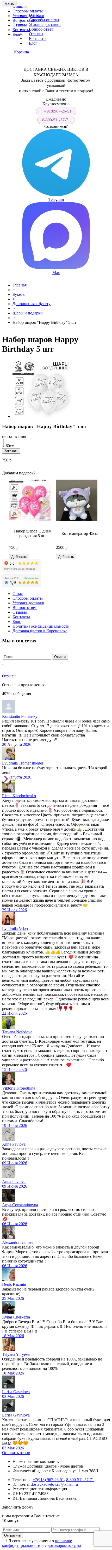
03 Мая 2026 (13, 1396)
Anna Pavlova (14, 1144)
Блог (17, 34)
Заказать (11, 451)
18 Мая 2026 (13, 1336)
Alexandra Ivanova (18, 1242)
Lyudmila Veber (15, 928)
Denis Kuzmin (14, 1284)
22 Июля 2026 (14, 1013)
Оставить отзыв (16, 1452)
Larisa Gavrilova (16, 1392)
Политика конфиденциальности (41, 626)
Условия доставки (28, 15)
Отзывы (20, 25)
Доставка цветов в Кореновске (40, 631)
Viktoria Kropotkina (18, 1088)
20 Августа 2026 (16, 744)
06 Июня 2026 (14, 1224)
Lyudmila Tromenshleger (22, 763)
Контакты (37, 38)
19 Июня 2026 (14, 1125)
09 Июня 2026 (14, 1163)
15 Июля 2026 (14, 1069)
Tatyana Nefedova (17, 1032)
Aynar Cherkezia (16, 1317)
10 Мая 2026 (13, 1373)
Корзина (22, 52)
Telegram (56, 199)
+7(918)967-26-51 (56, 111)
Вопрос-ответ (25, 20)
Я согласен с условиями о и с (41, 1543)
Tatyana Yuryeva (16, 1354)
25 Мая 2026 (13, 1298)
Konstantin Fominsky (20, 716)
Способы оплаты (28, 11)
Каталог (21, 6)
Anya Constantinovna (20, 1205)
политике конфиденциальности (37, 1543)
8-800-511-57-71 (56, 120)
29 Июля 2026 (14, 910)
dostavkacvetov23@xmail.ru (54, 1484)
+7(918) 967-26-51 (48, 1479)
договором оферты (64, 1545)
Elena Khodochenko (19, 796)
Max (56, 272)
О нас (34, 15)
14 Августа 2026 (16, 777)
